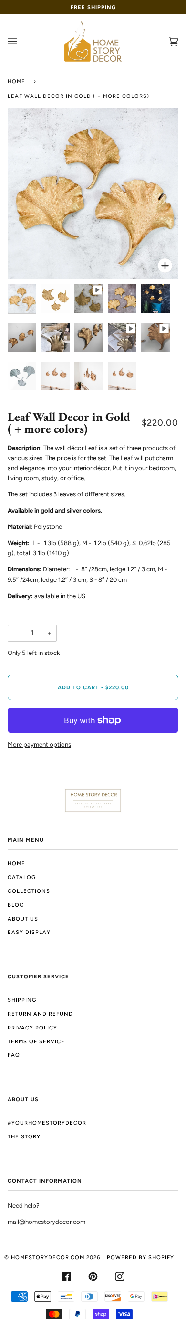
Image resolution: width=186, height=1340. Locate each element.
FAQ (14, 1054)
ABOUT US (23, 918)
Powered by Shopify (140, 1257)
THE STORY (24, 1136)
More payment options (39, 744)
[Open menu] (22, 41)
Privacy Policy (32, 1027)
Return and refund (40, 1013)
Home (16, 81)
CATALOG (22, 877)
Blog (16, 904)
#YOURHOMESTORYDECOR (47, 1122)
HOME (16, 863)
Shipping (22, 1000)
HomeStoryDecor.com (47, 1257)
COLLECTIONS (29, 891)
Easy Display (29, 932)
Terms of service (36, 1041)
